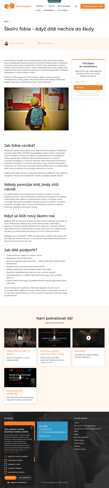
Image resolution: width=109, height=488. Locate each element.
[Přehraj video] (88, 337)
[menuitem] (40, 6)
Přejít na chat (44, 436)
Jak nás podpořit (81, 437)
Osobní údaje (79, 449)
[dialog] (18, 455)
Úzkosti (49, 43)
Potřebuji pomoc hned (93, 6)
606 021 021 (46, 429)
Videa (76, 423)
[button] (18, 482)
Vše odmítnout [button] (24, 478)
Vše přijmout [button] (10, 478)
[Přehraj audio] (54, 337)
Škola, (43, 43)
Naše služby (79, 443)
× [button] (31, 427)
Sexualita (80, 351)
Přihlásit (80, 88)
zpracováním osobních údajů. (88, 95)
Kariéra (77, 446)
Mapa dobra (79, 440)
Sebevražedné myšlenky (14, 392)
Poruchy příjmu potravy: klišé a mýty (53, 353)
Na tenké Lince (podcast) (84, 426)
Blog (6, 21)
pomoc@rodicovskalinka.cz (56, 432)
